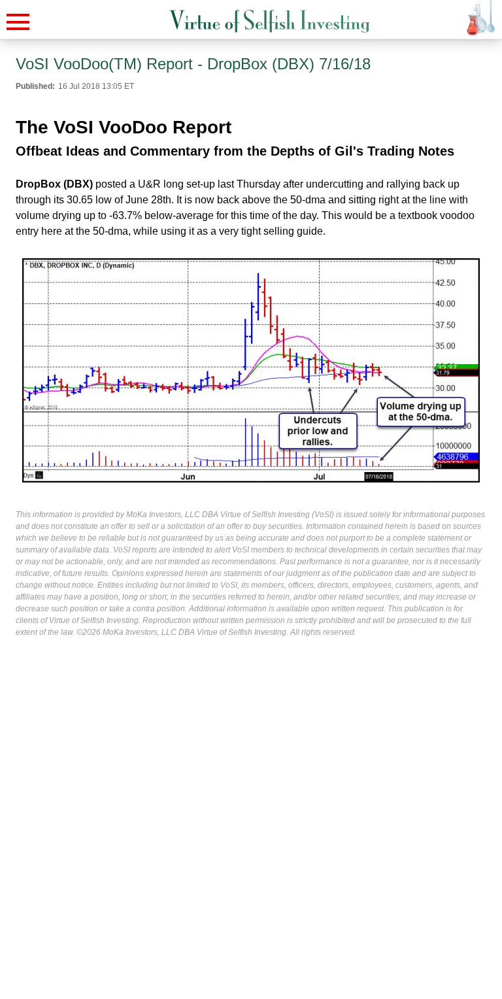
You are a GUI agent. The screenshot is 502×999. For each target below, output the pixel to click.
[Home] (269, 21)
